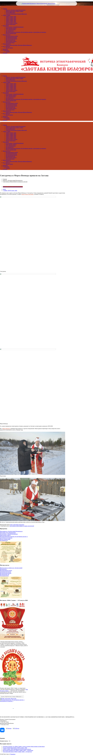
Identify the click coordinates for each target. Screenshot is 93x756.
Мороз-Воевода (7, 43)
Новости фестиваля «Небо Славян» (14, 11)
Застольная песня (10, 42)
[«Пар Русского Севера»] (14, 667)
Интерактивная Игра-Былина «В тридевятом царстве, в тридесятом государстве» (26, 32)
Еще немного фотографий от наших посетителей (22, 526)
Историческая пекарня (11, 38)
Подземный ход (10, 30)
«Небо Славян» (7, 15)
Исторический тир (10, 40)
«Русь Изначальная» (11, 29)
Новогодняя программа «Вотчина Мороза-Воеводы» (19, 45)
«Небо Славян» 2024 (11, 19)
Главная (5, 8)
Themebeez (12, 754)
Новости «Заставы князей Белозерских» (16, 10)
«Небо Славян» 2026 (11, 16)
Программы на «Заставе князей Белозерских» (11, 531)
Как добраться (6, 46)
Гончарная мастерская (11, 37)
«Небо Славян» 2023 (11, 20)
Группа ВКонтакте (10, 12)
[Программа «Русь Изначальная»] (11, 562)
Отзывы (8, 51)
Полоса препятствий (11, 33)
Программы (6, 25)
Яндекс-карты (9, 47)
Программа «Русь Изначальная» (8, 532)
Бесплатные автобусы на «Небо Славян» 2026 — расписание (18, 750)
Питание (5, 53)
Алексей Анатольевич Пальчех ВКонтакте (16, 14)
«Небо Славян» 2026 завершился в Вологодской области (17, 749)
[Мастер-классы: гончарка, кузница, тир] (11, 597)
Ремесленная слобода (11, 28)
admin (4, 189)
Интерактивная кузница (12, 36)
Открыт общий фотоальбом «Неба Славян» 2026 (15, 747)
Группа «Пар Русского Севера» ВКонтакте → (12, 696)
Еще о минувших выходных (17, 524)
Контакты (5, 49)
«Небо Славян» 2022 (11, 21)
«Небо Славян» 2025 (11, 17)
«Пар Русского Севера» (11, 23)
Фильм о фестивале (10, 24)
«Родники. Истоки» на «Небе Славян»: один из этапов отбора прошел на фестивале (24, 746)
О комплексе (6, 50)
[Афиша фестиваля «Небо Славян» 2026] (14, 621)
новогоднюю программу (27, 194)
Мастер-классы (6, 34)
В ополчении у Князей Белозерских (15, 27)
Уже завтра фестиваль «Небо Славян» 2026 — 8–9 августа (17, 751)
